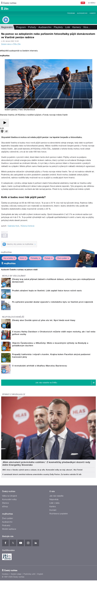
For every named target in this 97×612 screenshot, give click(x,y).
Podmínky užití (29, 574)
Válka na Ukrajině (9, 496)
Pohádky (34, 258)
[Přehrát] (4, 123)
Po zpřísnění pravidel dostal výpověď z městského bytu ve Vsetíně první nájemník (52, 302)
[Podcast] (2, 131)
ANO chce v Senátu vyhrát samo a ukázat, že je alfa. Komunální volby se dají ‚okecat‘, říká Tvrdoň (42, 470)
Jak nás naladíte (56, 496)
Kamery (93, 13)
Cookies (5, 574)
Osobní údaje (16, 574)
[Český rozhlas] (8, 3)
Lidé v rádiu (54, 503)
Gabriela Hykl (13, 226)
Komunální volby (9, 499)
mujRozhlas (6, 252)
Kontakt (52, 510)
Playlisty (58, 27)
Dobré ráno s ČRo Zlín (11, 44)
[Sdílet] (6, 131)
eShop (5, 506)
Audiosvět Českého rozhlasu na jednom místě (19, 270)
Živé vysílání (62, 258)
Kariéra (52, 506)
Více (86, 27)
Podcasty (6, 525)
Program (71, 13)
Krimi (22, 258)
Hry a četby (8, 258)
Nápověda (53, 499)
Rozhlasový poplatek (58, 514)
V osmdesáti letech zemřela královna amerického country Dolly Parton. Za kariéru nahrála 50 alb (41, 474)
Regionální (7, 27)
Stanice (5, 503)
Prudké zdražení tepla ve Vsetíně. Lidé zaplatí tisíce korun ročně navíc (47, 290)
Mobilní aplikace (9, 529)
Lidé (67, 27)
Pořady (32, 27)
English (40, 574)
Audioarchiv (82, 13)
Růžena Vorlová (27, 226)
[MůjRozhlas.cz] (4, 56)
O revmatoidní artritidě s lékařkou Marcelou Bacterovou (39, 366)
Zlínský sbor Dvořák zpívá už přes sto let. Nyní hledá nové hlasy (43, 320)
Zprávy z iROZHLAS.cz (13, 394)
